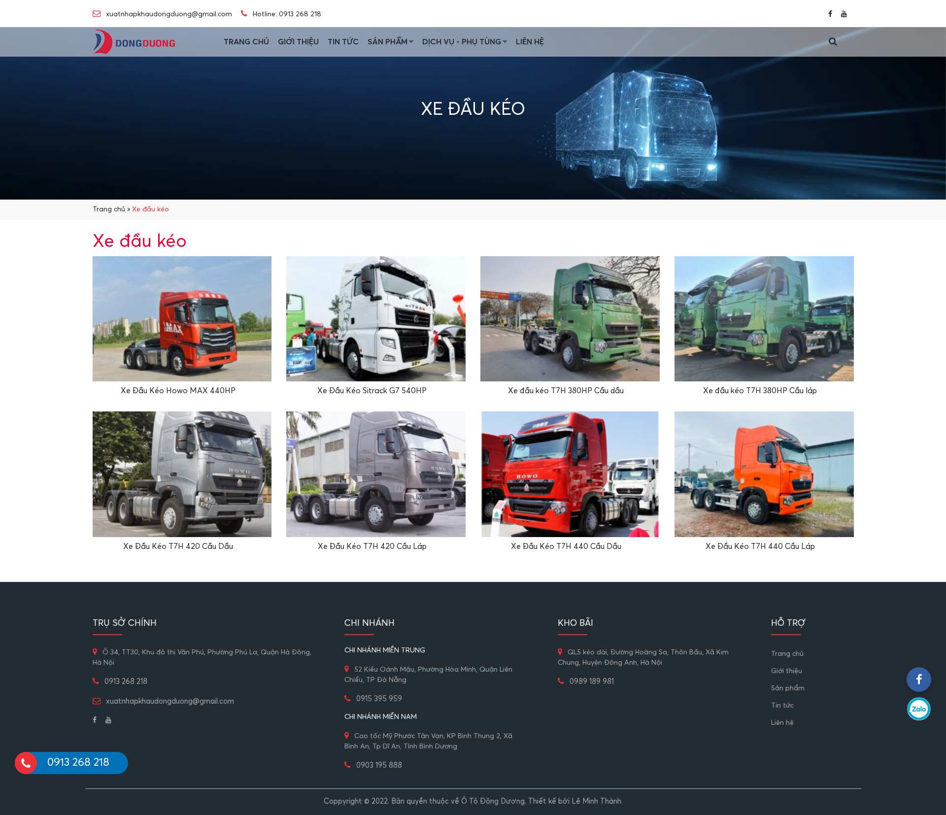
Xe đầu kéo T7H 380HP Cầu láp (760, 391)
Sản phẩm (387, 42)
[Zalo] (919, 709)
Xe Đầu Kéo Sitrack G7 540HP (372, 391)
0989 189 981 (592, 681)
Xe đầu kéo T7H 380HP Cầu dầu (566, 391)
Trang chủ (246, 42)
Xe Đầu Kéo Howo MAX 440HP (178, 391)
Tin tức (343, 42)
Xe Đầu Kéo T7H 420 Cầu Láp (372, 546)
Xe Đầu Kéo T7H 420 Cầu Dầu (178, 546)
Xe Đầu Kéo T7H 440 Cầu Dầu (566, 546)
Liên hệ (530, 42)
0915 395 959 (379, 699)
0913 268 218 (300, 14)
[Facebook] (830, 13)
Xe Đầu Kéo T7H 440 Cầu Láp (760, 546)
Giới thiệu (298, 42)
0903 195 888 (379, 765)
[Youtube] (844, 13)
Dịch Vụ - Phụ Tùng (461, 42)
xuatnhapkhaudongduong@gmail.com (168, 14)
